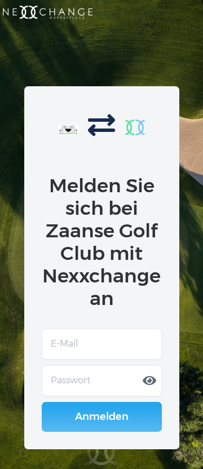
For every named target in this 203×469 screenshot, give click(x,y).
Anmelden (102, 416)
